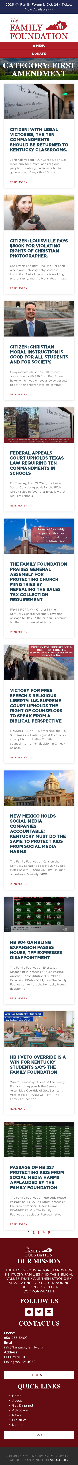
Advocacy (20, 1410)
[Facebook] (29, 1312)
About (17, 1400)
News (16, 1415)
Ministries (19, 1420)
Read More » (18, 182)
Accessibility (58, 1460)
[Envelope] (49, 1312)
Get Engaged (22, 1405)
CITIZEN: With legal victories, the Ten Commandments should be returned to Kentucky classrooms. (39, 140)
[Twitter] (39, 1312)
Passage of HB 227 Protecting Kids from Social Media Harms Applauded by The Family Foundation (37, 1177)
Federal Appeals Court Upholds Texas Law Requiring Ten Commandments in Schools (37, 463)
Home (16, 1395)
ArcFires (41, 1460)
